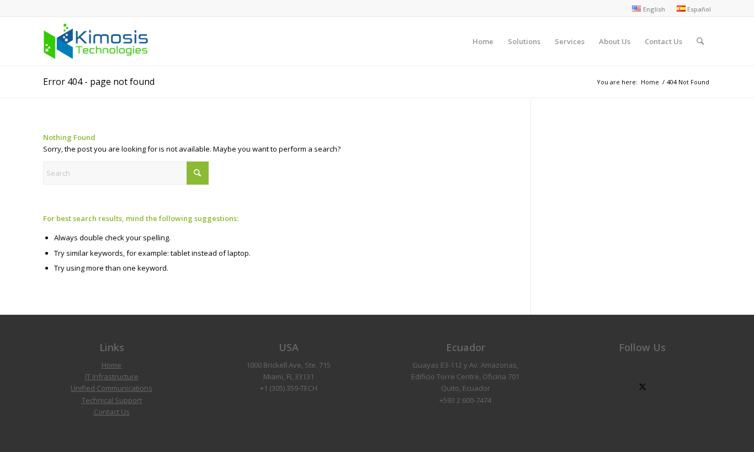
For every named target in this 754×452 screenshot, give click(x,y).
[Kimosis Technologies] (95, 41)
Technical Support (112, 400)
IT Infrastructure (112, 376)
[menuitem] (648, 9)
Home (111, 365)
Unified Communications (111, 388)
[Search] (700, 41)
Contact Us (112, 412)
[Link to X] (642, 387)
